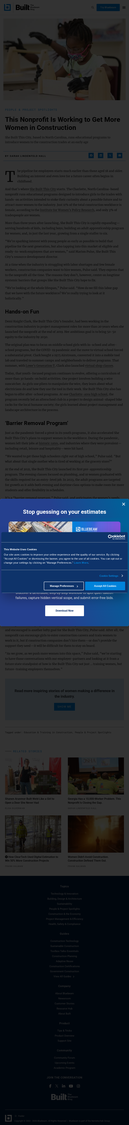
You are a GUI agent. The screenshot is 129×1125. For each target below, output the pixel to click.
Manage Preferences (62, 585)
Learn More (81, 562)
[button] (124, 504)
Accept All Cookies (105, 585)
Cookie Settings (108, 575)
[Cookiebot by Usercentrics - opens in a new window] (110, 537)
